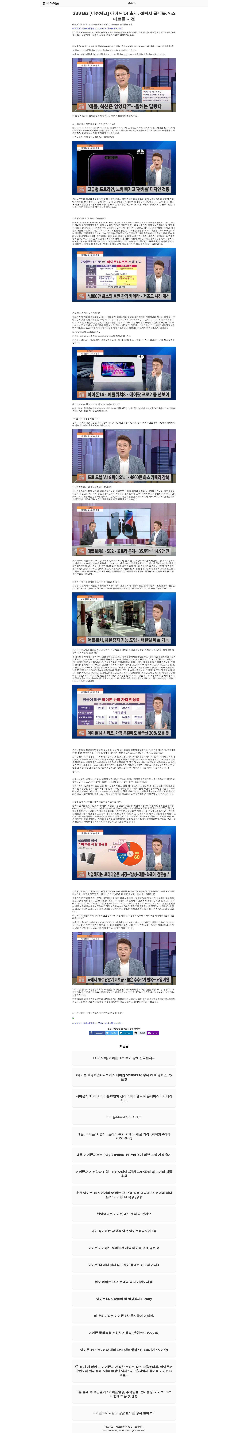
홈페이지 (132, 3)
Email (155, 1033)
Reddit (142, 1033)
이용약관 (109, 1427)
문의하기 (139, 1427)
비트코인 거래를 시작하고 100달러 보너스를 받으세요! (97, 28)
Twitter (114, 1033)
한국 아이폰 (51, 3)
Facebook (99, 1033)
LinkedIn (128, 1033)
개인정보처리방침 (124, 1427)
